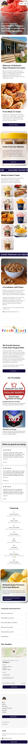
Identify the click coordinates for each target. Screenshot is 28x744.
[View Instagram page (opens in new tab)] (5, 728)
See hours (22, 680)
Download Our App (7, 705)
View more (5, 458)
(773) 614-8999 (6, 673)
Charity (4, 701)
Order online (13, 684)
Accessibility (4, 721)
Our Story (4, 707)
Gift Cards (4, 703)
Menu (21, 3)
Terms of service (5, 719)
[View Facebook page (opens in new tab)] (3, 728)
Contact (4, 709)
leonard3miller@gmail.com (8, 675)
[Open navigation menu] (25, 3)
